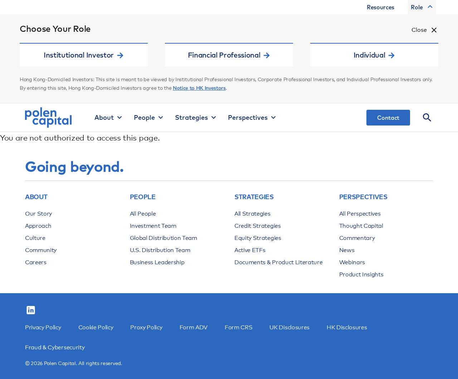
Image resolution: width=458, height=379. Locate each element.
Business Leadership (157, 262)
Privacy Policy (43, 327)
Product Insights (361, 274)
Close (419, 29)
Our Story (38, 213)
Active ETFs (249, 250)
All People (143, 213)
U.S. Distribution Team (160, 250)
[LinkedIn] (30, 310)
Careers (36, 262)
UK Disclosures (289, 327)
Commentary (357, 238)
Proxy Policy (146, 327)
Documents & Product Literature (278, 262)
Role (417, 7)
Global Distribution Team (163, 238)
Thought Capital (361, 225)
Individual (369, 54)
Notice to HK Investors (199, 88)
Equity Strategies (257, 238)
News (347, 250)
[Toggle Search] (427, 117)
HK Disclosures (347, 327)
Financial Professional (224, 54)
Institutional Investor (79, 54)
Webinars (352, 262)
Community (41, 250)
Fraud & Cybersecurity (54, 347)
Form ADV (194, 327)
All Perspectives (360, 213)
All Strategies (252, 213)
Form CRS (238, 327)
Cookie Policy (95, 327)
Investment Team (153, 225)
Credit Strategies (257, 225)
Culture (35, 238)
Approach (38, 225)
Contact (388, 117)
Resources (380, 7)
